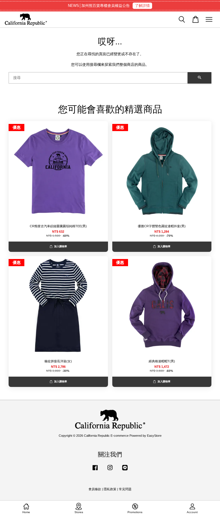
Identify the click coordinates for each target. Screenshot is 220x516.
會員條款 (95, 489)
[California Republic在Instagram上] (110, 470)
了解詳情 (142, 5)
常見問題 (125, 489)
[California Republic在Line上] (125, 470)
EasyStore (154, 435)
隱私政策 (110, 489)
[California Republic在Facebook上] (95, 470)
